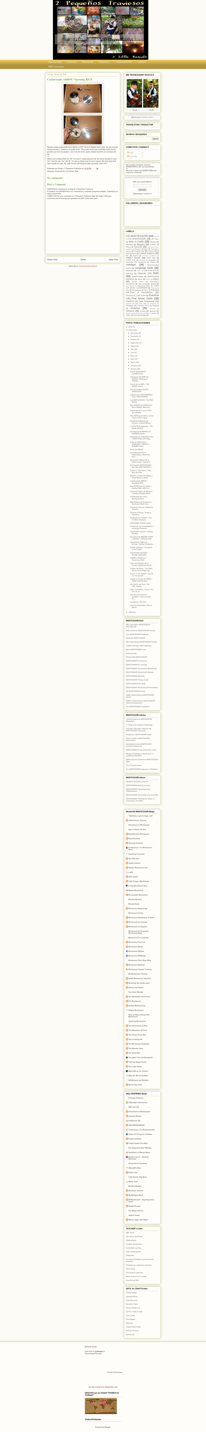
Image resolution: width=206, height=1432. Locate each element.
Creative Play (139, 251)
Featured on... (105, 62)
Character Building (141, 249)
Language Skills (144, 267)
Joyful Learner (134, 863)
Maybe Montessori (135, 890)
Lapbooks (129, 270)
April (132, 359)
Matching (129, 273)
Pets (127, 290)
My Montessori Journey (138, 974)
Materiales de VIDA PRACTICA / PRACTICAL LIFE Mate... (141, 438)
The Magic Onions (135, 1211)
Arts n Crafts (136, 241)
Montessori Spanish (136, 965)
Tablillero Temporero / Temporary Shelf (138, 559)
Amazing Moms (132, 1296)
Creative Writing (153, 251)
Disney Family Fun (133, 1308)
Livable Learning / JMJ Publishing (138, 646)
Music (140, 279)
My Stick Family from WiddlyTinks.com (103, 1387)
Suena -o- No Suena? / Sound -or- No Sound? (141, 575)
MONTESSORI (137, 276)
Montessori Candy (135, 913)
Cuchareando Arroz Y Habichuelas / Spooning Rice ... (140, 455)
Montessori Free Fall (136, 942)
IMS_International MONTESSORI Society (141, 642)
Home (83, 259)
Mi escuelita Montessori (138, 895)
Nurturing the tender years (139, 983)
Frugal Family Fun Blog (137, 1143)
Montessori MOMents (137, 956)
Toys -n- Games (151, 313)
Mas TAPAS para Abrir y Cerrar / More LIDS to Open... (141, 417)
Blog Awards (87, 62)
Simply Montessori (136, 1010)
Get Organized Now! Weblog (139, 1148)
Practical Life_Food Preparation (140, 301)
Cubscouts (132, 253)
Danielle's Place (132, 1304)
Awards (153, 242)
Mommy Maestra (135, 1186)
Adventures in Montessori (138, 825)
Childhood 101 (134, 1121)
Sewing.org (130, 1334)
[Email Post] (96, 168)
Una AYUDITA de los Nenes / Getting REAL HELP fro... (141, 487)
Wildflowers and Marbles (138, 1080)
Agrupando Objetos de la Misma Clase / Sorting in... (141, 461)
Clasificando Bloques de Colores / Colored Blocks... (141, 422)
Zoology (143, 315)
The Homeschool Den (137, 1035)
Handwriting (142, 262)
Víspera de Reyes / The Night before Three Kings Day (141, 569)
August (133, 346)
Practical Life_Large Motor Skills (136, 303)
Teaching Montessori (137, 1021)
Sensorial (130, 311)
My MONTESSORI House (135, 691)
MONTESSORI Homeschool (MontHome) (141, 668)
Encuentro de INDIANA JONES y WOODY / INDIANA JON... (141, 538)
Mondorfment (133, 904)
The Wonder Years (135, 1048)
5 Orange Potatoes (136, 1098)
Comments (133, 156)
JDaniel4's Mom (134, 1168)
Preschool (153, 303)
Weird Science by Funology (136, 1276)
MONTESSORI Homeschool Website (140, 672)
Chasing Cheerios (135, 843)
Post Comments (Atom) (88, 266)
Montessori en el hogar (137, 922)
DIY (127, 256)
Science (135, 308)
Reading (155, 305)
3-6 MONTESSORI (137, 235)
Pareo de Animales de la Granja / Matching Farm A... (141, 564)
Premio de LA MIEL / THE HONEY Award (139, 385)
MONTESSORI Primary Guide (137, 680)
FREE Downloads (56, 67)
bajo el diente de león (137, 829)
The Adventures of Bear (138, 1026)
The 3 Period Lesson (134, 765)
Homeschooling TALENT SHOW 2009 (139, 390)
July (132, 349)
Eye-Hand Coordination (149, 255)
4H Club (156, 236)
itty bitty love (133, 859)
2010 (131, 330)
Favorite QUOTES (124, 62)
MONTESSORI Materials (135, 676)
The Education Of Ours (137, 1030)
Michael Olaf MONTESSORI (136, 657)
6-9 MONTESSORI (137, 239)
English (135, 256)
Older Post (113, 259)
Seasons (152, 308)
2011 (131, 327)
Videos (128, 315)
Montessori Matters (136, 951)
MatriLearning (131, 653)
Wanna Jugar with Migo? (138, 1220)
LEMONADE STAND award (140, 523)
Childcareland (131, 1240)
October (134, 339)
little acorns (133, 877)
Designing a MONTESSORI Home (139, 734)
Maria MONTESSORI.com (136, 649)
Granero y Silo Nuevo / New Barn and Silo (140, 471)
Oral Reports (130, 286)
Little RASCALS (150, 270)
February (134, 366)
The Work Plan (134, 1053)
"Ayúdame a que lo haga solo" (140, 816)
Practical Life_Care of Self (136, 295)
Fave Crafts (130, 1315)
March (133, 362)
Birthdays (129, 244)
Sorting (142, 311)
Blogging (140, 244)
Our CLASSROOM (140, 288)
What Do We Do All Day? (138, 1076)
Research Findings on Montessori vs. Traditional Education (140, 755)
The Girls (140, 313)
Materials (142, 273)
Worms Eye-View (135, 1085)
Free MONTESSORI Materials (137, 634)
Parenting (153, 288)
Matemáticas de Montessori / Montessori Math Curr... (141, 503)
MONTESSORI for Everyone (136, 661)
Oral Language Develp (147, 284)
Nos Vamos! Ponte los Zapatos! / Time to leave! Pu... (140, 597)
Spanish (153, 311)
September (135, 343)
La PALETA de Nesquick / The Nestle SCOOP (141, 427)
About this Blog (54, 62)
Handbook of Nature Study (139, 1152)
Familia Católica (134, 1139)
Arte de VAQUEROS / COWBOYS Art (138, 373)
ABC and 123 (133, 1107)
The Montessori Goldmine (138, 1044)
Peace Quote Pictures (93, 1354)
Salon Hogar (130, 1269)
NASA (148, 279)
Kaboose (129, 1323)
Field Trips (151, 258)
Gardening (142, 260)
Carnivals (142, 62)
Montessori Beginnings (137, 908)
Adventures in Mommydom (139, 1112)
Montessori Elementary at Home (141, 917)
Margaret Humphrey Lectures (137, 782)
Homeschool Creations (137, 1163)
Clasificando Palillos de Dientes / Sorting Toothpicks (141, 543)
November (135, 336)
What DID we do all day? (138, 1071)
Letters (139, 270)
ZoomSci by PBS (132, 1280)
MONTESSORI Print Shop (135, 684)
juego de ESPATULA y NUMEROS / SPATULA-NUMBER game (140, 444)
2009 (131, 612)
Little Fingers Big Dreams (138, 881)
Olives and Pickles (135, 987)
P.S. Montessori (134, 1001)
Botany (128, 247)
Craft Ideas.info (131, 1300)
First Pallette (130, 1319)
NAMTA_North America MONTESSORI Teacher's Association (140, 702)
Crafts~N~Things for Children (140, 1134)
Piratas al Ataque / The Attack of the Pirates (141, 548)
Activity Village (131, 1293)
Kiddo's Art (132, 1172)
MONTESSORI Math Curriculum (138, 785)
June (133, 352)
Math (156, 273)
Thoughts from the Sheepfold (140, 1057)
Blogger (107, 1427)
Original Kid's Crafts (133, 1327)
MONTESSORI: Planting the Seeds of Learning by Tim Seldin (140, 800)
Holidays (131, 264)
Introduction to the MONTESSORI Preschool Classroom (138, 745)
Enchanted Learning (133, 1248)
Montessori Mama (135, 947)
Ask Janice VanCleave (134, 1236)
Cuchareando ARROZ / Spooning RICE (138, 482)
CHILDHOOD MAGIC (136, 1125)
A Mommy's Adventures (137, 1102)
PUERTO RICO (143, 305)
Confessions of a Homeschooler (141, 1130)
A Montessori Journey (137, 820)
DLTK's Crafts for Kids (134, 1312)
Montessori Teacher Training (140, 969)
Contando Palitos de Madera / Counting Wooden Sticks (141, 492)
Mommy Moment (135, 899)
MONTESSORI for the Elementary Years (141, 750)
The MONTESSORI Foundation (138, 707)
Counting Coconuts (136, 854)
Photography (136, 290)
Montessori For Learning (138, 938)
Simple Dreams (134, 1206)
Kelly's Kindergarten (133, 1252)
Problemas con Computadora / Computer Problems (141, 527)
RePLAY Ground (132, 1331)
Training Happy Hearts (137, 1062)
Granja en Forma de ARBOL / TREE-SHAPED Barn (141, 580)
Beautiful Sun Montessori (138, 834)
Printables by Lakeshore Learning (138, 1265)
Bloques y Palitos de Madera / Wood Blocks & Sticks (141, 477)
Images (100, 1351)
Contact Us (71, 62)
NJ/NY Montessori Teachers (139, 978)
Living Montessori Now (137, 886)
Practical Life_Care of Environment (142, 291)
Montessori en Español (137, 927)
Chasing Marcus (135, 1116)
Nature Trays (137, 281)
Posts (131, 153)
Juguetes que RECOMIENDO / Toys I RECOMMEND (141, 396)
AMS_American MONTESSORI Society (140, 630)
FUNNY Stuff (130, 260)
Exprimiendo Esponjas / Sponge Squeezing (139, 554)
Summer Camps (130, 313)
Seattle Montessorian (137, 1006)
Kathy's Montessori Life (138, 868)
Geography (152, 260)
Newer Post (52, 259)
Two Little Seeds (135, 1066)
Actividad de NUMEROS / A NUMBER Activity (140, 433)
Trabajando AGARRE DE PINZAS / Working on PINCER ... (139, 379)
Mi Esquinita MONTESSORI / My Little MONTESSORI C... (141, 466)
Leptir (130, 872)
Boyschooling (134, 838)
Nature (156, 279)
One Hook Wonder (135, 992)
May (132, 356)
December (135, 333)
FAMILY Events (133, 258)
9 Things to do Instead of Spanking (139, 725)
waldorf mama (134, 1215)
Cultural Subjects (147, 253)
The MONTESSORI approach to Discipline (142, 769)
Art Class (155, 239)
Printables (129, 305)
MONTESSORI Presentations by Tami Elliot (142, 795)
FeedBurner (147, 194)
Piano (146, 290)
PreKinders (130, 1255)
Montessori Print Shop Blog (139, 960)
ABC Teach (130, 1233)
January (134, 369)
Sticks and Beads (136, 449)
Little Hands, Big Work (137, 1177)
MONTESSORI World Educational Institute (142, 687)
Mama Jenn (133, 1181)
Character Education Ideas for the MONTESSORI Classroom (138, 730)
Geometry (129, 262)
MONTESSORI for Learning (136, 665)
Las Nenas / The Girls (138, 602)
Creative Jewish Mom (134, 1244)
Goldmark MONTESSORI (135, 638)
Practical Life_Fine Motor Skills (66, 171)
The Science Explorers (134, 1273)
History (152, 262)
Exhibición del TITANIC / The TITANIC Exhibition (141, 519)
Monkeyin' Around (135, 1191)
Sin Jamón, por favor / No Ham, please (139, 585)
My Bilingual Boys (135, 1195)
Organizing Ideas (143, 286)
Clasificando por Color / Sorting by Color (139, 498)
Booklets (153, 244)
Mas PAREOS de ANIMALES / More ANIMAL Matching (141, 406)
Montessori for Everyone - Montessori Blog (138, 932)
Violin (135, 315)
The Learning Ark (135, 1039)
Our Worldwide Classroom (139, 997)
